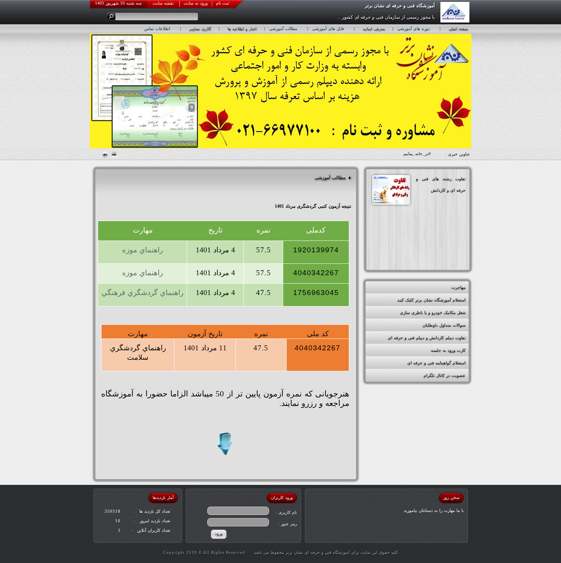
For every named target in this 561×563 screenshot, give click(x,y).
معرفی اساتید (374, 29)
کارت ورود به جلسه (448, 350)
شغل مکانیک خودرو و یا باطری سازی (433, 312)
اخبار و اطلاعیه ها (241, 29)
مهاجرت (458, 287)
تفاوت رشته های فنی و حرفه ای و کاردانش (441, 184)
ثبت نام (222, 3)
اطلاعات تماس (157, 28)
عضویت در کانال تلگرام (445, 375)
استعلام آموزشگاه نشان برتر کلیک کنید (431, 300)
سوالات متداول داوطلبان (444, 325)
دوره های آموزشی (413, 28)
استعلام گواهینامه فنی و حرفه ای (436, 363)
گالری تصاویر (200, 29)
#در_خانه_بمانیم (417, 153)
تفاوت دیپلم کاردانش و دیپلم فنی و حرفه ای (427, 337)
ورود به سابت (196, 3)
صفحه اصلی (458, 29)
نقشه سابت (163, 3)
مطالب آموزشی (283, 28)
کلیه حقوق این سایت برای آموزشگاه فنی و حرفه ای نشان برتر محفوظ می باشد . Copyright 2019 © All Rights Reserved (280, 552)
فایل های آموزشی (328, 28)
